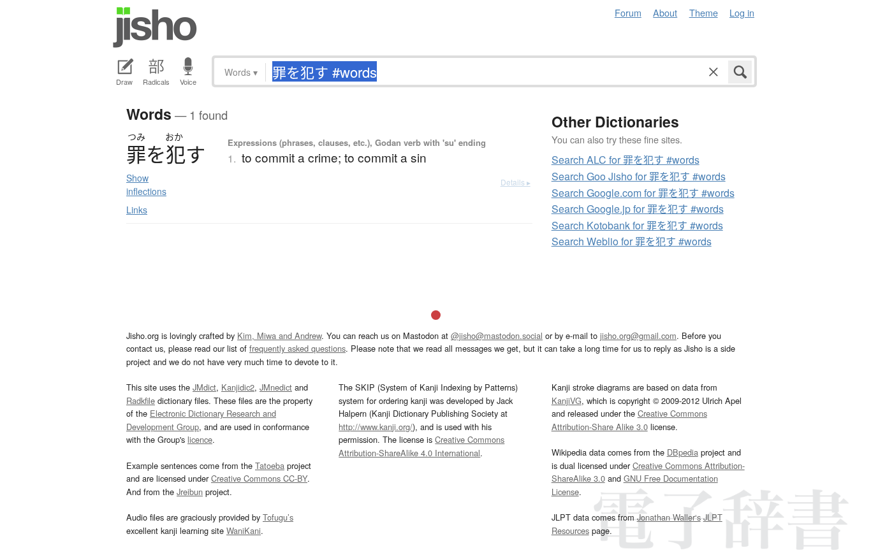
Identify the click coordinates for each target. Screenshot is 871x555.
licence (199, 439)
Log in (741, 12)
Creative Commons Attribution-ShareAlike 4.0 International (421, 445)
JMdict (204, 387)
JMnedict (276, 387)
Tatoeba (269, 465)
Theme (703, 12)
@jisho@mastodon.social (497, 335)
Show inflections (146, 184)
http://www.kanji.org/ (376, 427)
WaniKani (243, 530)
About (665, 12)
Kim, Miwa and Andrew (279, 335)
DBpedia (682, 452)
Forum (628, 12)
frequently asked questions (297, 348)
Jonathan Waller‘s (669, 517)
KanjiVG (567, 400)
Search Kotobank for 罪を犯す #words (637, 225)
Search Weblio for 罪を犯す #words (632, 241)
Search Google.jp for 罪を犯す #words (638, 208)
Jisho (155, 27)
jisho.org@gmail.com (638, 335)
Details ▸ (516, 182)
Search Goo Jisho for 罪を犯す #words (639, 176)
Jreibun (190, 492)
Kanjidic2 (237, 387)
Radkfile (140, 400)
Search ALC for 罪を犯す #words (625, 159)
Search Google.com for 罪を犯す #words (643, 192)
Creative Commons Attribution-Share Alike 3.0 (629, 419)
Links (136, 209)
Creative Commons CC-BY (259, 478)
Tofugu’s (278, 517)
